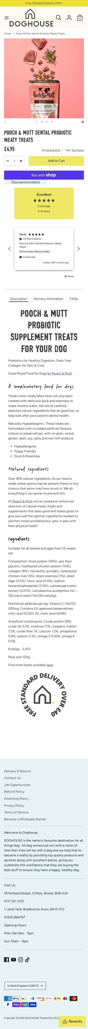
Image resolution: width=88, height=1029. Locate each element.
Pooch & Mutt (53, 150)
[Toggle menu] (5, 18)
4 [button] (51, 121)
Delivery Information (48, 299)
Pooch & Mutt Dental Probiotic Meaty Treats (40, 33)
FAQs (74, 299)
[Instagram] (20, 959)
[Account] (69, 16)
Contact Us (12, 778)
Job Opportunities (17, 785)
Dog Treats (78, 150)
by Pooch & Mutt (59, 373)
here (49, 665)
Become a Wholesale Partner (25, 819)
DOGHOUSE (32, 1018)
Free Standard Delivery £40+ (44, 3)
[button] (10, 249)
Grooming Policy (16, 798)
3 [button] (46, 121)
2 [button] (42, 121)
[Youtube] (13, 959)
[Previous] (5, 121)
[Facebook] (6, 959)
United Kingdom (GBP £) (23, 985)
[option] (44, 78)
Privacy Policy (14, 805)
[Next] (82, 121)
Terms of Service (16, 812)
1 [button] (37, 122)
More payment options (25, 182)
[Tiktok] (27, 959)
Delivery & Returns (17, 771)
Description (18, 299)
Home (7, 33)
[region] (44, 248)
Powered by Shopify (51, 1018)
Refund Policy (14, 792)
